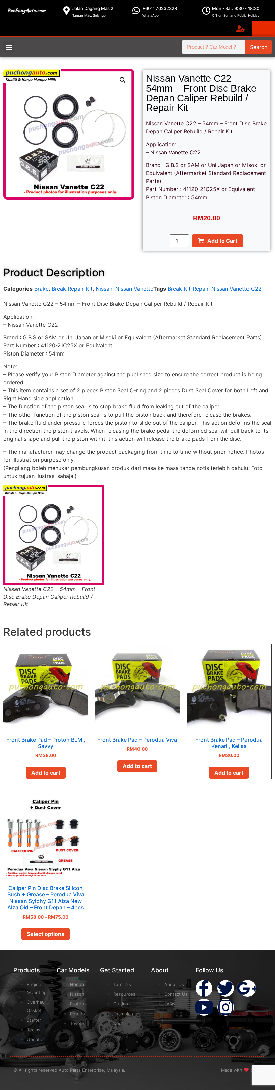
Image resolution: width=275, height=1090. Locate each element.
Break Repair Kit (72, 288)
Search (258, 47)
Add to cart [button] (45, 772)
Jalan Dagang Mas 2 (92, 8)
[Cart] (263, 28)
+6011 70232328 (159, 8)
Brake (41, 288)
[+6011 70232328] (136, 10)
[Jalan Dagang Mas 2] (66, 10)
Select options (45, 934)
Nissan (104, 288)
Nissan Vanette (134, 288)
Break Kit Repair (188, 288)
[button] (8, 46)
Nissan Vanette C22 (236, 288)
